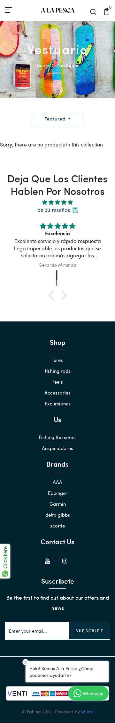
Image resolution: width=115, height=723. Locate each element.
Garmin (58, 504)
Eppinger (57, 493)
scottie (57, 525)
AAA (57, 482)
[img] (57, 202)
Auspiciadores (57, 448)
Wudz (87, 712)
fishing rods (58, 371)
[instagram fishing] (64, 560)
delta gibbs (57, 514)
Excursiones (58, 403)
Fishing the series (58, 437)
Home (43, 65)
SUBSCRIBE (89, 631)
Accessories (57, 392)
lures (57, 360)
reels (57, 381)
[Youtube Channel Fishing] (47, 560)
